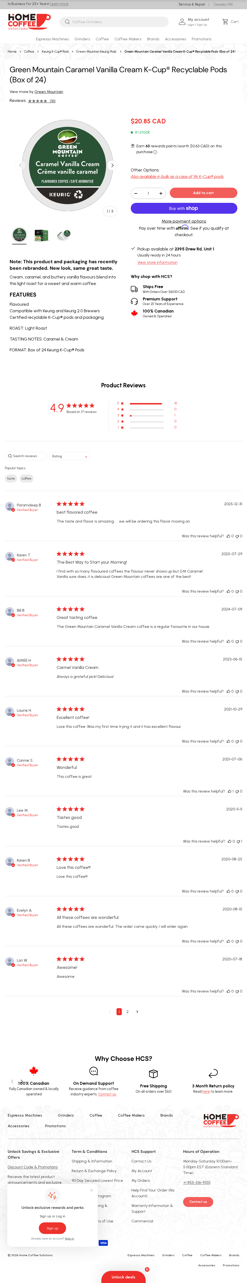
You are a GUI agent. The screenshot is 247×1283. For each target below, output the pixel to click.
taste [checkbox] (11, 478)
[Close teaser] (147, 1269)
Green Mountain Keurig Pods (96, 51)
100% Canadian (158, 313)
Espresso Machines (25, 1115)
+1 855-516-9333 (196, 1182)
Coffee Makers (131, 1115)
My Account (141, 1171)
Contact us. (107, 1094)
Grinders (66, 1115)
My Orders (140, 1180)
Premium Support (163, 301)
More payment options (184, 221)
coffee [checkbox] (26, 478)
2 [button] (127, 1011)
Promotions (201, 39)
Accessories (18, 1126)
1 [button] (119, 1011)
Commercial (142, 1221)
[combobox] (114, 22)
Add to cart (203, 193)
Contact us (198, 1202)
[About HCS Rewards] (155, 152)
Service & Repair (192, 4)
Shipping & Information (92, 1161)
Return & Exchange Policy (94, 1171)
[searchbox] (26, 456)
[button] (231, 21)
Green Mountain (48, 91)
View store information (157, 262)
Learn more (59, 4)
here (206, 1091)
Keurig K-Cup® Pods (55, 51)
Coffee (29, 51)
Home (12, 51)
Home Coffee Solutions (36, 1255)
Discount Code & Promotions (33, 1167)
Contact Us (141, 1161)
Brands (166, 1115)
